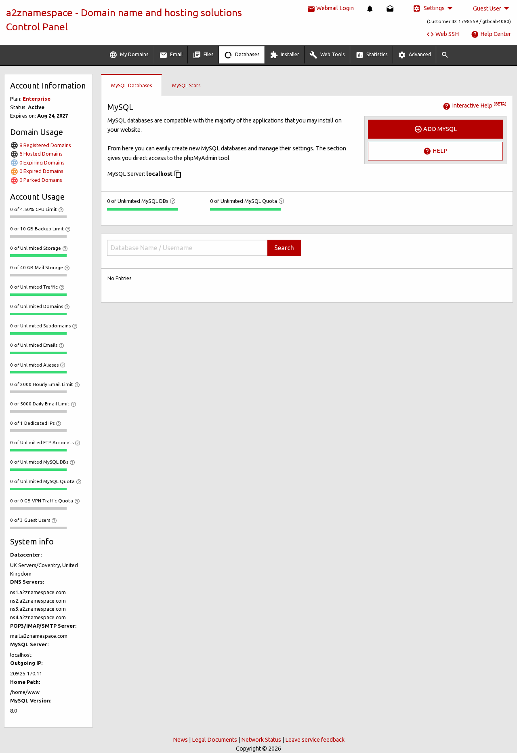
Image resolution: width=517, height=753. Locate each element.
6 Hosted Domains (40, 153)
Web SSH (446, 34)
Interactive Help (478, 105)
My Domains (134, 54)
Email (176, 54)
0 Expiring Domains (41, 162)
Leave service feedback (315, 739)
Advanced (419, 54)
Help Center (495, 34)
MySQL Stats (186, 85)
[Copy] (178, 174)
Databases (247, 54)
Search (284, 247)
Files (208, 54)
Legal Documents (214, 739)
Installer (289, 54)
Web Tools (332, 54)
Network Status (261, 739)
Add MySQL (439, 128)
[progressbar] (38, 216)
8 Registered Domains (44, 145)
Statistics (376, 54)
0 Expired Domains (40, 171)
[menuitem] (370, 8)
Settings (433, 8)
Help (439, 151)
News (180, 739)
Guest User (487, 8)
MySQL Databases (131, 85)
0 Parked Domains (40, 180)
